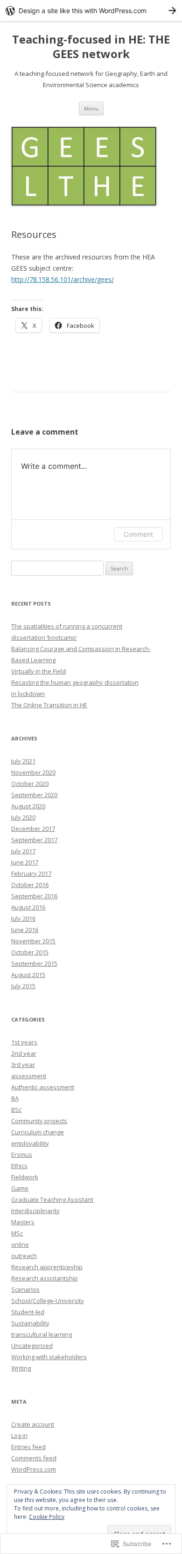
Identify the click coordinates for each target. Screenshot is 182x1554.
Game (19, 1188)
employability (30, 1143)
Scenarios (25, 1289)
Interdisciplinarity (35, 1210)
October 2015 (30, 952)
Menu (91, 108)
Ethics (19, 1166)
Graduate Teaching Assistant (52, 1199)
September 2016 (34, 896)
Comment (138, 534)
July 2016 (23, 918)
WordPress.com (33, 1469)
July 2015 (23, 986)
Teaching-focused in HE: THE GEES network (91, 46)
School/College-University (47, 1300)
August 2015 (28, 974)
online (20, 1244)
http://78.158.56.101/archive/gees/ (62, 279)
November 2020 (33, 772)
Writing (21, 1368)
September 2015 (34, 963)
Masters (23, 1222)
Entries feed (28, 1447)
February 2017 (31, 873)
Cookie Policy (46, 1517)
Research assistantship (44, 1278)
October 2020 (30, 783)
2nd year (23, 1053)
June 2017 (24, 862)
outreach (24, 1255)
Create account (32, 1424)
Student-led (27, 1312)
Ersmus (21, 1154)
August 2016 (28, 907)
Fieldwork (24, 1177)
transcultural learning (41, 1334)
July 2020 (23, 817)
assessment (28, 1076)
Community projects (39, 1121)
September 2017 (34, 840)
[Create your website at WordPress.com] (91, 10)
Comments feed (33, 1458)
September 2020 (34, 795)
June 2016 (24, 929)
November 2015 (33, 941)
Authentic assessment (42, 1087)
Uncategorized (32, 1345)
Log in (19, 1435)
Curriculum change (37, 1132)
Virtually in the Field (38, 671)
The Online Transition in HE (49, 705)
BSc (16, 1109)
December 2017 (33, 828)
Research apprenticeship (47, 1267)
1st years (24, 1042)
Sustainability (30, 1323)
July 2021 (23, 761)
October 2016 (30, 885)
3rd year (23, 1064)
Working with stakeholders (49, 1357)
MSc (17, 1233)
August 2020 (28, 806)
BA (15, 1098)
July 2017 (23, 851)
